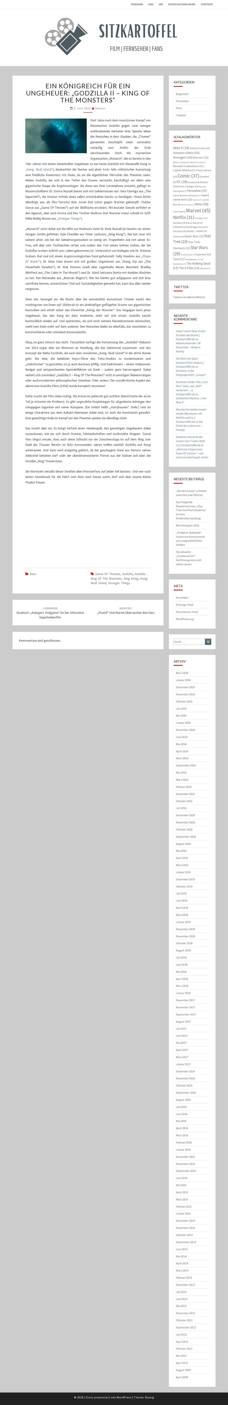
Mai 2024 (181, 744)
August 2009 (183, 1370)
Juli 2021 (181, 808)
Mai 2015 (181, 1185)
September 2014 (186, 1242)
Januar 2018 (183, 993)
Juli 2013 (181, 1292)
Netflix (183, 217)
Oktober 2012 (184, 1320)
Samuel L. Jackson (196, 231)
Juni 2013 (181, 1299)
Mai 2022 (181, 772)
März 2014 (182, 1270)
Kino (151, 4)
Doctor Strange (188, 186)
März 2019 (182, 915)
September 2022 (186, 765)
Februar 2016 (184, 1142)
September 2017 (186, 1014)
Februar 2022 (184, 787)
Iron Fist (197, 200)
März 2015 (182, 1199)
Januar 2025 (183, 722)
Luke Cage (179, 211)
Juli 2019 (181, 893)
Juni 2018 (181, 964)
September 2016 (186, 1092)
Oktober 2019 (184, 886)
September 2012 (186, 1327)
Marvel (198, 210)
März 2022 (182, 779)
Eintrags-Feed (184, 604)
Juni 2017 (181, 1035)
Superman (203, 254)
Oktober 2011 (184, 1348)
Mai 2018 (181, 972)
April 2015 (182, 1192)
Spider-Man (194, 236)
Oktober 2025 (184, 701)
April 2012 (182, 1341)
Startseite (207, 4)
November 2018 (185, 936)
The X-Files (189, 268)
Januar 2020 (183, 872)
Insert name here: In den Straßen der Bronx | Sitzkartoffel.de (191, 335)
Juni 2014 (181, 1249)
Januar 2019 (183, 922)
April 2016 (182, 1128)
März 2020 (182, 865)
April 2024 (182, 751)
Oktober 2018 (184, 943)
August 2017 (183, 1021)
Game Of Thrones (107, 574)
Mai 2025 (181, 715)
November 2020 (185, 822)
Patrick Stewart (194, 223)
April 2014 (182, 1263)
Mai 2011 (181, 1356)
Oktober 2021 (184, 801)
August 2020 (183, 843)
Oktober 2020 (184, 829)
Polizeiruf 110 (182, 227)
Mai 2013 (181, 1306)
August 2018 (183, 950)
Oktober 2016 (184, 1085)
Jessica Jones (188, 205)
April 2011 (182, 1363)
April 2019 (182, 907)
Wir (161, 4)
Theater (181, 115)
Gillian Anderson (182, 195)
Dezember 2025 (185, 687)
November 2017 (185, 1007)
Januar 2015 (183, 1213)
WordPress (124, 1397)
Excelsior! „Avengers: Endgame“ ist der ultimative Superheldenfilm (50, 613)
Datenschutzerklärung (181, 4)
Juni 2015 (181, 1178)
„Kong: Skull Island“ (39, 169)
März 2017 (182, 1057)
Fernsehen (137, 4)
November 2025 (185, 694)
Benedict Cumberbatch (188, 166)
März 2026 (182, 673)
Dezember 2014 (185, 1220)
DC (181, 181)
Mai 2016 (181, 1121)
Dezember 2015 (185, 1156)
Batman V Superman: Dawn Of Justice (189, 162)
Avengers (183, 157)
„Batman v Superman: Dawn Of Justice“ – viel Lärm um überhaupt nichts (192, 453)
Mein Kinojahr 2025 (187, 525)
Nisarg (149, 1397)
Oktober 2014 (184, 1235)
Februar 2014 (184, 1277)
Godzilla (127, 574)
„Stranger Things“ (69, 218)
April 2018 (182, 979)
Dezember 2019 (185, 879)
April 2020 (182, 858)
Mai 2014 (181, 1256)
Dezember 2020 (185, 815)
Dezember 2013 (185, 1284)
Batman (200, 157)
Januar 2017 (183, 1064)
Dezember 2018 (185, 929)
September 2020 (186, 836)
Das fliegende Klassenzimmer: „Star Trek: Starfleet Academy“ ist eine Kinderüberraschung (191, 510)
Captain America (184, 170)
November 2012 (185, 1313)
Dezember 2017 (185, 1000)
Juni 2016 (181, 1114)
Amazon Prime (199, 148)
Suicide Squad (188, 255)
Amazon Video (186, 153)
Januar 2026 (183, 680)
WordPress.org (185, 619)
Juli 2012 (181, 1334)
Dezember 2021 (185, 794)
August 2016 (183, 1100)
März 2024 (182, 758)
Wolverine (205, 268)
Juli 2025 (181, 708)
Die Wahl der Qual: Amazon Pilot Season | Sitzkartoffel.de (190, 362)
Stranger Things (119, 583)
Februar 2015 (184, 1206)
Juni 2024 (181, 737)
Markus (100, 108)
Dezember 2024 (185, 730)
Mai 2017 (181, 1043)
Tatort (179, 259)
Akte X (181, 147)
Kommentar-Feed (187, 612)
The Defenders (193, 259)
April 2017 (182, 1050)
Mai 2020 (181, 850)
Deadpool (193, 182)
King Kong (131, 578)
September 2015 (186, 1171)
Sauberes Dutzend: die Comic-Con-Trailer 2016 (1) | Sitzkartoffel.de (190, 441)
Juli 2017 (181, 1028)
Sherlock (178, 236)
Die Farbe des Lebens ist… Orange (189, 426)
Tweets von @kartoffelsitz (189, 297)
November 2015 (185, 1164)
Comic (188, 176)
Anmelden (182, 597)
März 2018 (182, 986)
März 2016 (182, 1135)
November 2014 (185, 1228)
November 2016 (185, 1078)
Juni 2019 (181, 900)
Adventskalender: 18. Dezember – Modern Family (188, 347)
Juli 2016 (181, 1107)
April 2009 (182, 1377)
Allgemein (182, 94)
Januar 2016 (183, 1149)
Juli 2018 (181, 957)
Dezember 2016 (185, 1071)
